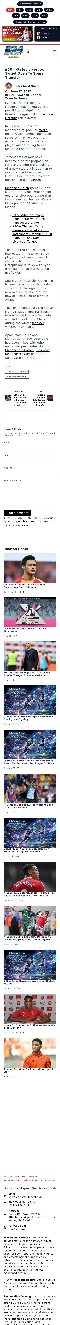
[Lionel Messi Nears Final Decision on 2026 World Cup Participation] (30, 833)
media (43, 130)
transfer (38, 323)
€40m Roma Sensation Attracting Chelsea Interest (29, 982)
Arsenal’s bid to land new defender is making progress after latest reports (28, 938)
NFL (20, 10)
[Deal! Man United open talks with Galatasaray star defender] (30, 568)
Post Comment (17, 513)
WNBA (49, 10)
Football (22, 95)
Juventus (43, 350)
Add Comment (12, 480)
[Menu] (54, 52)
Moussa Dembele (17, 371)
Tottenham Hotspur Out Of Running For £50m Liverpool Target (32, 237)
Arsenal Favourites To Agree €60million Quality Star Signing (28, 718)
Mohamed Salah (17, 188)
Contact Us (50, 1180)
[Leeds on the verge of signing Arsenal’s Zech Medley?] (30, 1009)
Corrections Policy (12, 1180)
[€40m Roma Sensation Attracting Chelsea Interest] (30, 965)
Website (8, 467)
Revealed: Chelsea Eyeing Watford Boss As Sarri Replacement (28, 806)
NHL (39, 10)
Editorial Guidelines (33, 1180)
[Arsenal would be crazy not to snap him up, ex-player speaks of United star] (30, 877)
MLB (29, 10)
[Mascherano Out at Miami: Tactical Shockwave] (30, 612)
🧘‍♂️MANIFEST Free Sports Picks (30, 22)
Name (8, 455)
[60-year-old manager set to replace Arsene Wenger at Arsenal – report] (30, 656)
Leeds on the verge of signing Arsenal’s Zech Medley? (29, 1026)
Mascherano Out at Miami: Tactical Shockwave (25, 630)
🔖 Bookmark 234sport (30, 4)
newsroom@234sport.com (25, 1196)
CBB (25, 15)
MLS (35, 15)
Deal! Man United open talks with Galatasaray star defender (25, 585)
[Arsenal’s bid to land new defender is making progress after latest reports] (30, 921)
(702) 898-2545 (19, 1205)
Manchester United (19, 350)
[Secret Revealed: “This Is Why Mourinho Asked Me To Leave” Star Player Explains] (30, 744)
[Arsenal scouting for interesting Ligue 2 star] (30, 1053)
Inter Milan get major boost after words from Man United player (29, 218)
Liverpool (35, 180)
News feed (20, 1176)
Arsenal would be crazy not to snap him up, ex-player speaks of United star (29, 894)
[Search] (28, 52)
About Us (33, 1176)
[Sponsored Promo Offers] (17, 34)
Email (7, 442)
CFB (16, 15)
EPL (44, 15)
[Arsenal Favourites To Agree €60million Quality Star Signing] (30, 700)
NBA (10, 10)
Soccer (36, 95)
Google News (17, 1228)
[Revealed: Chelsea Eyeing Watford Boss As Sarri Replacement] (30, 789)
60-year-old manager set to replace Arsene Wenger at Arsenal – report (27, 674)
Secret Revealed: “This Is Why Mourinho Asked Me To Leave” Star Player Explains (29, 762)
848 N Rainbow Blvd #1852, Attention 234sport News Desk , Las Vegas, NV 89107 (32, 1217)
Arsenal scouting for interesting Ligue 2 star (29, 1070)
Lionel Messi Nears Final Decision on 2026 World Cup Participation (26, 850)
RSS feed (8, 1176)
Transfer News (16, 98)
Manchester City (17, 354)
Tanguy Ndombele (17, 376)
